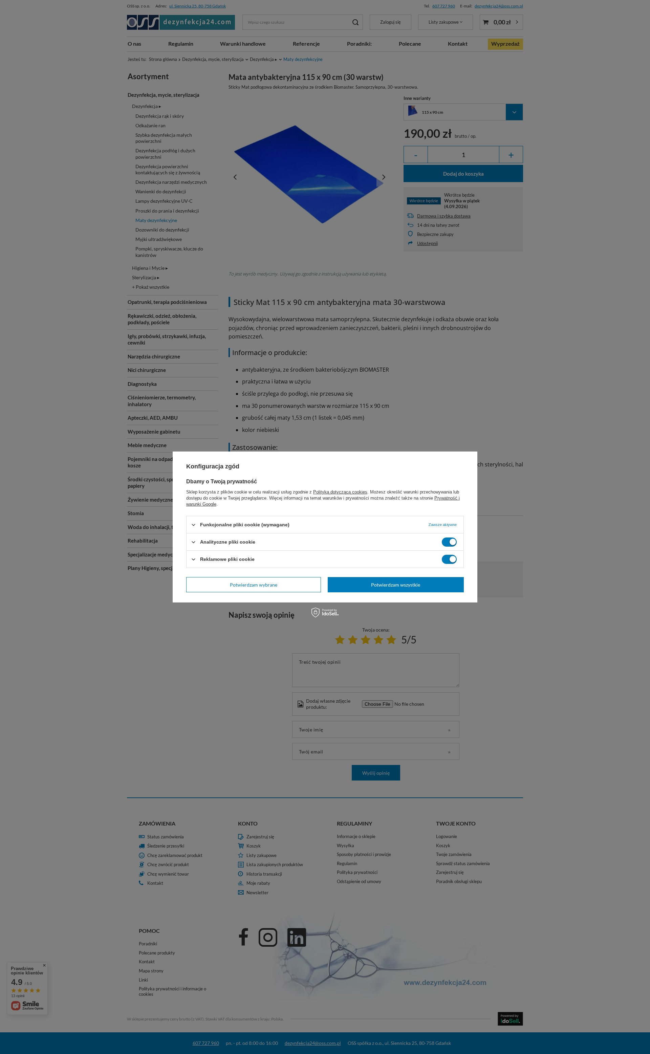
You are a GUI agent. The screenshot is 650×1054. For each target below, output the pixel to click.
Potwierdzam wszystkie (395, 584)
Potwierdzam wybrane (253, 584)
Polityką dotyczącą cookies (340, 492)
